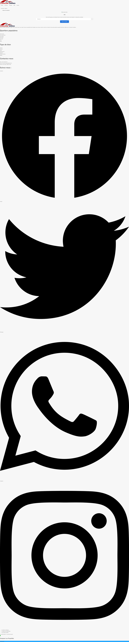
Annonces (6, 5)
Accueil (2, 5)
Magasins (1, 52)
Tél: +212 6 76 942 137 (3, 61)
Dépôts (1, 55)
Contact (18, 5)
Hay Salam (1, 37)
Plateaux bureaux (2, 54)
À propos (10, 5)
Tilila (0, 40)
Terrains (1, 47)
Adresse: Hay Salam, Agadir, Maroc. (5, 64)
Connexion (2, 8)
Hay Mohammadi (2, 35)
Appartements (2, 51)
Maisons (1, 49)
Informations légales (5, 632)
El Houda (1, 38)
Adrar (1, 41)
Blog (14, 5)
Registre (6, 8)
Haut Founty (2, 33)
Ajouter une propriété (6, 10)
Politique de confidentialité (6, 631)
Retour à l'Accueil (64, 21)
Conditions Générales (5, 630)
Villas (1, 50)
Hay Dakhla (2, 36)
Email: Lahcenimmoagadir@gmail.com (6, 63)
